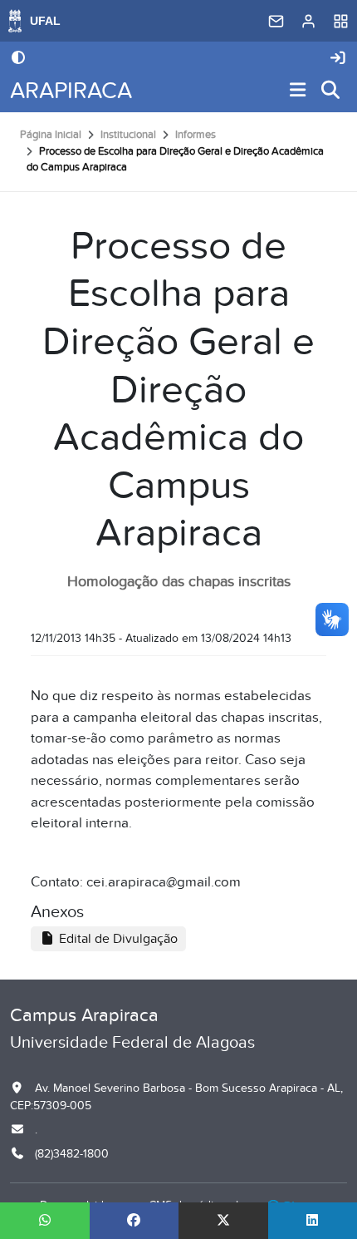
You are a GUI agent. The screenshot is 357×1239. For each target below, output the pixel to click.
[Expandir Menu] (298, 91)
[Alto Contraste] (18, 59)
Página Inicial (50, 134)
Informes (195, 134)
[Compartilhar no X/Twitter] (223, 1220)
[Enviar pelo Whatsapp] (45, 1220)
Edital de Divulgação (117, 938)
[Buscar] (331, 91)
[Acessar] (338, 58)
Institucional (128, 134)
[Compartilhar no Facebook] (134, 1220)
